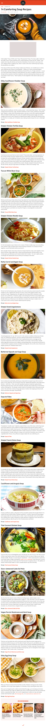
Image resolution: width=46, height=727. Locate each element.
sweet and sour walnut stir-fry (33, 693)
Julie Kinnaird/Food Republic (39, 106)
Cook (2, 6)
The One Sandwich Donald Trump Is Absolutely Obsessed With (38, 716)
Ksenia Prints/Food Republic (39, 332)
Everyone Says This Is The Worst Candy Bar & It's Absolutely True (28, 715)
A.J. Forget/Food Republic (40, 594)
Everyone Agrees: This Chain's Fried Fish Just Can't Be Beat (17, 715)
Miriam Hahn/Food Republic (39, 196)
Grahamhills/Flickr (41, 551)
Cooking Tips (7, 6)
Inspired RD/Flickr (41, 151)
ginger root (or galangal (26, 559)
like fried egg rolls (19, 693)
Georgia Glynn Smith (41, 509)
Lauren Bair (4, 12)
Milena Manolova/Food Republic (39, 287)
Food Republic (42, 241)
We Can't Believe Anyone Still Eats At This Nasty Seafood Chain (6, 716)
